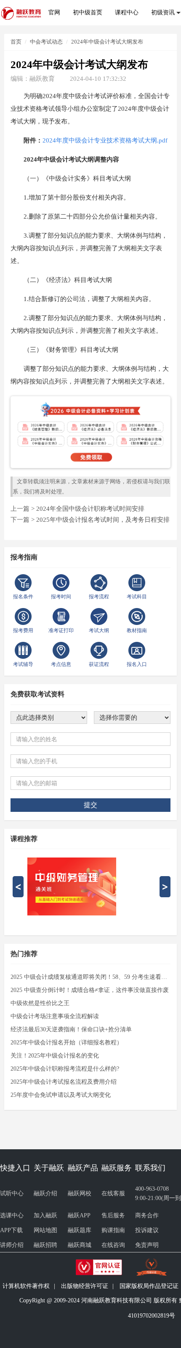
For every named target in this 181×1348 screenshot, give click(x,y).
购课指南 (113, 1230)
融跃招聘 (45, 1245)
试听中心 (12, 1193)
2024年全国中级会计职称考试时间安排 (90, 508)
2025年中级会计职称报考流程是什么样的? (65, 1069)
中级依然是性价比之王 (40, 1003)
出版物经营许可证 (84, 1286)
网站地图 (45, 1230)
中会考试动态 (46, 41)
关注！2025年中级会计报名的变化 (55, 1055)
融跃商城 (79, 1245)
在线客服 (113, 1193)
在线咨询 (113, 1245)
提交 (90, 804)
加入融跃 (45, 1215)
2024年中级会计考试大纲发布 (107, 41)
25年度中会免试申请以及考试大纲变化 (61, 1095)
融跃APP (79, 1215)
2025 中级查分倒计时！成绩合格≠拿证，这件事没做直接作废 (90, 990)
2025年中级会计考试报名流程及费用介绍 (64, 1082)
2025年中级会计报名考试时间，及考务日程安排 (103, 519)
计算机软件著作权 (26, 1286)
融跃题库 (79, 1230)
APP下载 (11, 1230)
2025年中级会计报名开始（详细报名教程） (66, 1042)
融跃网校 (79, 1193)
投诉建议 (147, 1230)
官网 (54, 12)
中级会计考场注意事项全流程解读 (55, 1016)
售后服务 (113, 1215)
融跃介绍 (45, 1193)
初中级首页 (87, 12)
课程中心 (126, 12)
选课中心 (12, 1215)
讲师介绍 (12, 1245)
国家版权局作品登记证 (149, 1286)
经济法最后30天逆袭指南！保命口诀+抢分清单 (71, 1029)
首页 (16, 41)
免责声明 (147, 1245)
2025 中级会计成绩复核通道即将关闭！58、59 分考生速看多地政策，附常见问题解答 (90, 977)
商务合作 (147, 1215)
